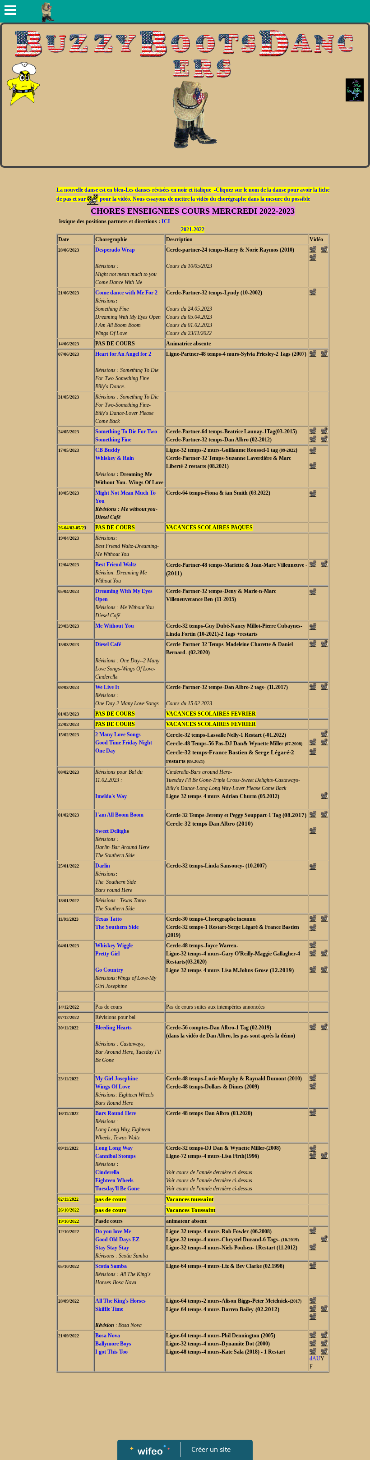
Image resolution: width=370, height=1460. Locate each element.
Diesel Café (108, 644)
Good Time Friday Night (123, 742)
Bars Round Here (115, 1113)
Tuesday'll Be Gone (117, 1188)
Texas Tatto (108, 919)
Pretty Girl (107, 953)
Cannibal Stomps (115, 1156)
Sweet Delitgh (111, 831)
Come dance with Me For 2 (126, 292)
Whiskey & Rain (114, 458)
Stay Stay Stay (112, 1247)
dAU (315, 1358)
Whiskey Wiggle (114, 945)
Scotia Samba (111, 1266)
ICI (166, 221)
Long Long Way (114, 1148)
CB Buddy (107, 450)
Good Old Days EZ (117, 1239)
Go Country (109, 970)
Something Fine (113, 439)
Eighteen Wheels (114, 1180)
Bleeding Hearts (113, 1027)
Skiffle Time (109, 1309)
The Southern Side (117, 927)
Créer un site (211, 1449)
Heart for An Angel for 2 (123, 354)
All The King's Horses (120, 1301)
